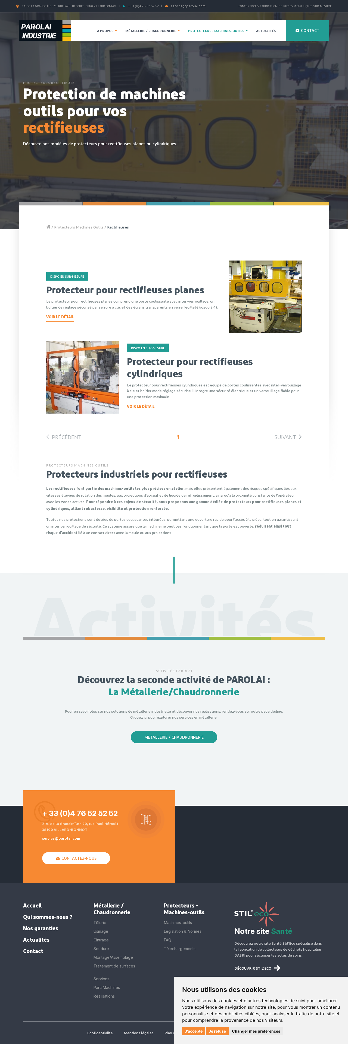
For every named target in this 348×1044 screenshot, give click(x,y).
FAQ (167, 940)
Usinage (101, 931)
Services (101, 978)
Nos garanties (40, 928)
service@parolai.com (188, 6)
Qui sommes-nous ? (48, 916)
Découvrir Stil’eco (252, 968)
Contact (33, 951)
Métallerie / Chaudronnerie (150, 31)
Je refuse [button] (217, 1031)
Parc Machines (107, 987)
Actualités (36, 939)
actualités (266, 31)
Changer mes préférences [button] (256, 1031)
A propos (105, 31)
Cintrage (101, 940)
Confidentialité (100, 1032)
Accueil (32, 905)
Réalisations (104, 996)
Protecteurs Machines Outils (79, 227)
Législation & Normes (182, 931)
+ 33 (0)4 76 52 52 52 (143, 6)
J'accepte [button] (194, 1031)
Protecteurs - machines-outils (216, 31)
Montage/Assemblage (113, 957)
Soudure (101, 948)
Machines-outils (178, 922)
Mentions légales (139, 1032)
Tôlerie (100, 922)
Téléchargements (179, 948)
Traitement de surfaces (114, 966)
